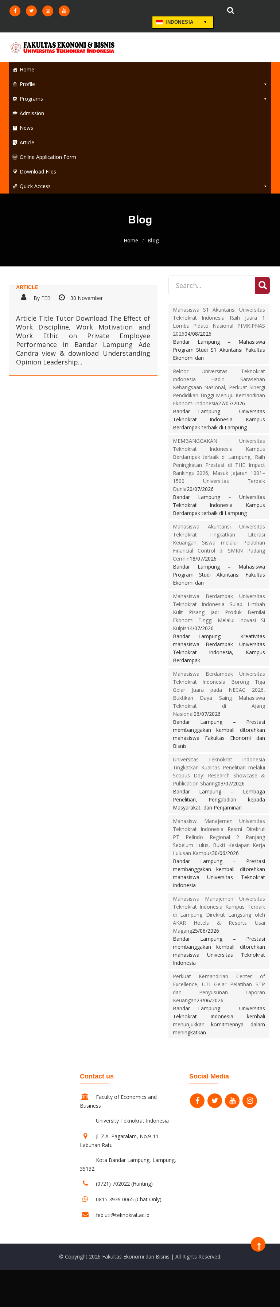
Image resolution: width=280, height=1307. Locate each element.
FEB (46, 297)
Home (27, 69)
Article (27, 142)
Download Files (38, 171)
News (26, 127)
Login (168, 11)
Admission (32, 113)
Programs (31, 98)
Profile (27, 84)
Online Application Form (48, 156)
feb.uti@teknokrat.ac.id (122, 1215)
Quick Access (35, 186)
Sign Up (207, 11)
